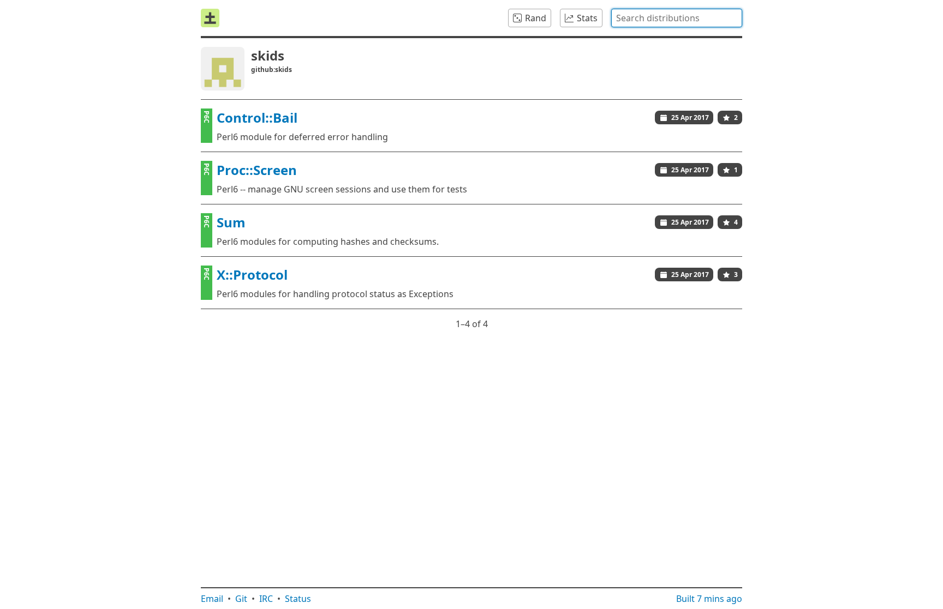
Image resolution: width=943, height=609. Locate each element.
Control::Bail (257, 117)
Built (709, 599)
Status (298, 599)
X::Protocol (252, 275)
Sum (231, 222)
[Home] (210, 18)
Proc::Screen (257, 170)
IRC (266, 599)
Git (241, 599)
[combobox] (676, 18)
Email (212, 599)
